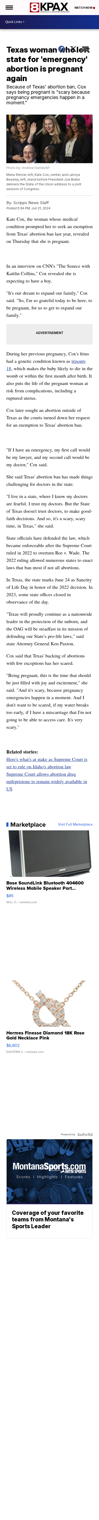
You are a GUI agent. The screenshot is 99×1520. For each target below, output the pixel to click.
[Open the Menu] (9, 7)
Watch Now (83, 7)
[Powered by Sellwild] (85, 1134)
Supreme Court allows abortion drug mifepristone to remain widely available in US (46, 781)
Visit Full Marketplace (75, 824)
